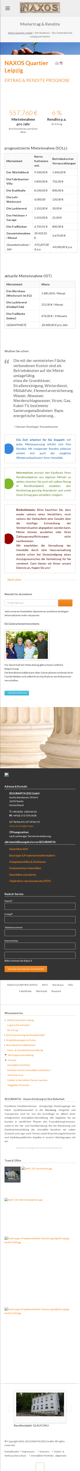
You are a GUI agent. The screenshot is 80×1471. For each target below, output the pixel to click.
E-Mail (10, 914)
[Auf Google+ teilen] (73, 63)
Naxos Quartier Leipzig (20, 32)
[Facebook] (36, 1000)
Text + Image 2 (42, 764)
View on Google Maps (21, 825)
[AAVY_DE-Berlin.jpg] (13, 1175)
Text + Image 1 (37, 764)
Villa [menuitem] (70, 984)
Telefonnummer (14, 927)
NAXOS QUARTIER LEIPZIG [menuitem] (22, 984)
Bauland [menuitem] (56, 991)
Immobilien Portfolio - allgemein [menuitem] (48, 1455)
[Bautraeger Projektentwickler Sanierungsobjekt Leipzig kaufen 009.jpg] (40, 1271)
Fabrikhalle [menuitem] (25, 991)
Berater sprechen (17, 693)
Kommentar (11, 940)
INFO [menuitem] (45, 984)
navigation (7, 8)
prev (7, 738)
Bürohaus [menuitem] (58, 984)
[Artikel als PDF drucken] (61, 63)
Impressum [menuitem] (28, 1451)
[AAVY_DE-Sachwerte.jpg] (37, 1182)
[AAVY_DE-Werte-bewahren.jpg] (23, 1216)
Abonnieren (65, 602)
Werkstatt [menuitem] (41, 991)
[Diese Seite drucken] (56, 63)
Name (10, 900)
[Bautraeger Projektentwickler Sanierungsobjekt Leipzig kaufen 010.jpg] (40, 1342)
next (73, 738)
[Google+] (44, 1000)
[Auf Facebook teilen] (65, 63)
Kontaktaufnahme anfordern (26, 969)
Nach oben (14, 579)
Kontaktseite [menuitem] (12, 1451)
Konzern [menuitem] (44, 1451)
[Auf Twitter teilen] (69, 63)
